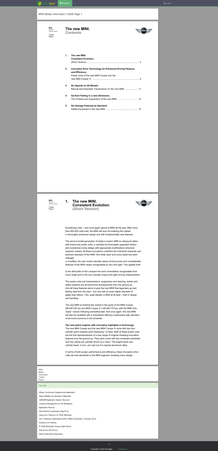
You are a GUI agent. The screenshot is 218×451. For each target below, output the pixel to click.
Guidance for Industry (47, 422)
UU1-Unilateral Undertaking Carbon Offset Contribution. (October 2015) (67, 418)
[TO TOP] (109, 444)
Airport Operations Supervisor (51, 434)
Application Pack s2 (47, 407)
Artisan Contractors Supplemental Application (57, 392)
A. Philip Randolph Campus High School (55, 426)
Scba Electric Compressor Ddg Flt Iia (54, 411)
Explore (65, 3)
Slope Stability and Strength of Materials (55, 396)
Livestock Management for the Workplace (55, 403)
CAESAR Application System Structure (54, 400)
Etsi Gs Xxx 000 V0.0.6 (48, 430)
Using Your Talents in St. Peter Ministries (55, 415)
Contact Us (122, 449)
